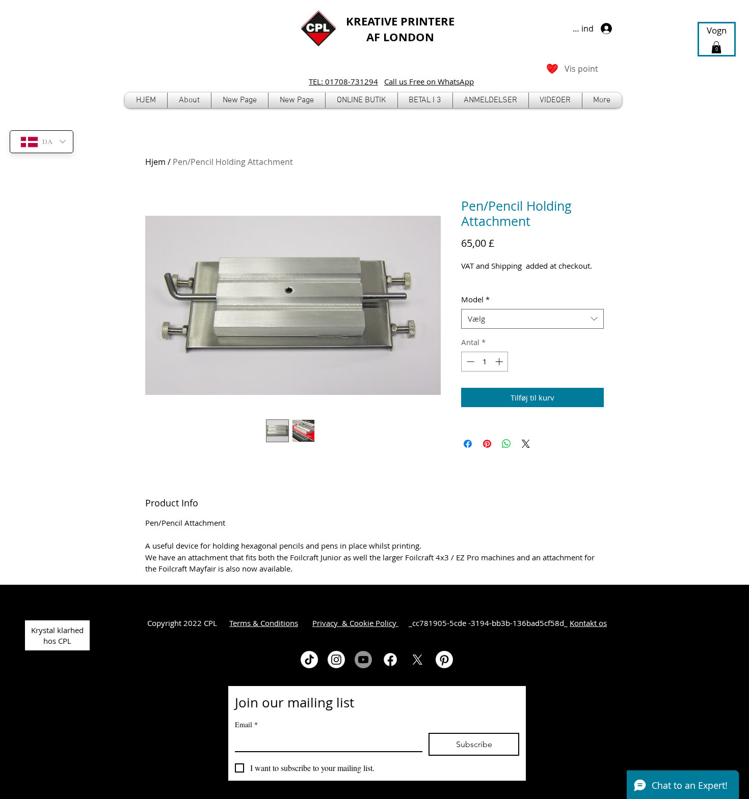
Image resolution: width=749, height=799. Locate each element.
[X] (417, 659)
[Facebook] (390, 659)
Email (246, 724)
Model (475, 299)
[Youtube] (363, 659)
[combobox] (532, 319)
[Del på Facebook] (468, 444)
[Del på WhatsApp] (506, 444)
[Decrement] (469, 361)
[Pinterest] (444, 659)
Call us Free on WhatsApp (429, 81)
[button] (361, 100)
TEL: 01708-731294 (343, 81)
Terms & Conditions (263, 623)
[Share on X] (526, 444)
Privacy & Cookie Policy (355, 623)
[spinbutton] (484, 361)
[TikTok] (309, 659)
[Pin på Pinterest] (487, 444)
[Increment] (500, 361)
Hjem (155, 161)
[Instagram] (336, 659)
